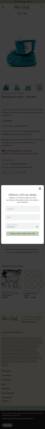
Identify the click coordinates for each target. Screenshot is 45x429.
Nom (9, 217)
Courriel (10, 209)
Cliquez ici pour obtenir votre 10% (22, 233)
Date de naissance (12, 225)
